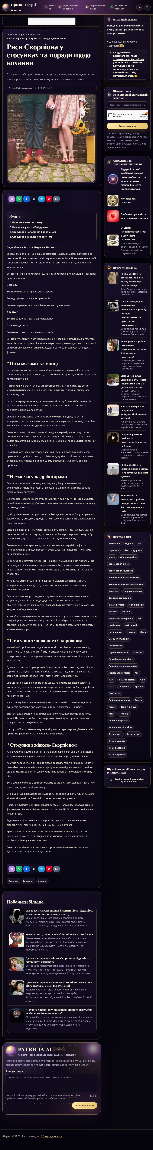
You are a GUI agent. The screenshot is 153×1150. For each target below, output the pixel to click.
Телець (138, 700)
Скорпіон (35, 34)
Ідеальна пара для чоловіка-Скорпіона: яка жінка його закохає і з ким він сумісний (59, 984)
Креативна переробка (121, 618)
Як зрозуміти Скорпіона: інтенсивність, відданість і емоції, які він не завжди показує (59, 912)
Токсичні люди (129, 706)
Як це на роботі (117, 754)
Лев (139, 618)
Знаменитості (116, 604)
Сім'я (111, 686)
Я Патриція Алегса (125, 19)
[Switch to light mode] (139, 7)
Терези (112, 706)
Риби (111, 679)
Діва (126, 550)
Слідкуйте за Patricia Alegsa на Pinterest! (32, 247)
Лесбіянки (114, 625)
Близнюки (114, 543)
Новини (131, 632)
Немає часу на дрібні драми (30, 227)
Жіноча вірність (128, 557)
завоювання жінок (119, 563)
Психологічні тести (119, 672)
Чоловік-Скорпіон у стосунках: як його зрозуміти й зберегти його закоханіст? (59, 1011)
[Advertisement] (51, 21)
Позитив (137, 652)
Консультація (14, 1071)
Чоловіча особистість (120, 727)
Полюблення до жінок (121, 659)
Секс (142, 679)
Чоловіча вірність (118, 720)
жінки (112, 557)
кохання (42, 881)
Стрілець (138, 686)
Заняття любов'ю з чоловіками (126, 584)
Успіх (111, 713)
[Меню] (147, 7)
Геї (139, 543)
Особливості (116, 645)
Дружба (137, 550)
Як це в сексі (115, 734)
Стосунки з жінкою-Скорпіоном (32, 236)
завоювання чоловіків (121, 570)
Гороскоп (28, 881)
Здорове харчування (120, 597)
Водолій (129, 543)
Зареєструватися (127, 126)
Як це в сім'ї (133, 734)
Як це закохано (117, 747)
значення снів (136, 604)
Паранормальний (118, 652)
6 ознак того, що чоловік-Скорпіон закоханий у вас (60, 934)
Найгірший (130, 625)
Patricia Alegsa (24, 87)
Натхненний (115, 632)
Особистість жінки (119, 638)
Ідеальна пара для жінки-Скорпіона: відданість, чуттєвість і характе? (58, 960)
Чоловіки (124, 713)
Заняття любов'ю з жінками (124, 577)
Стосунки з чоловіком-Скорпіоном (34, 232)
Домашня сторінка (17, 34)
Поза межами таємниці (27, 222)
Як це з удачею (117, 741)
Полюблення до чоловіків (123, 666)
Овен (143, 632)
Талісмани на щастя (119, 700)
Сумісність (114, 693)
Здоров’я (113, 591)
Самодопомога (127, 679)
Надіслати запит (84, 1105)
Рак (136, 672)
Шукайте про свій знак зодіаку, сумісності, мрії (127, 780)
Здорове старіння (132, 591)
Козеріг (113, 611)
